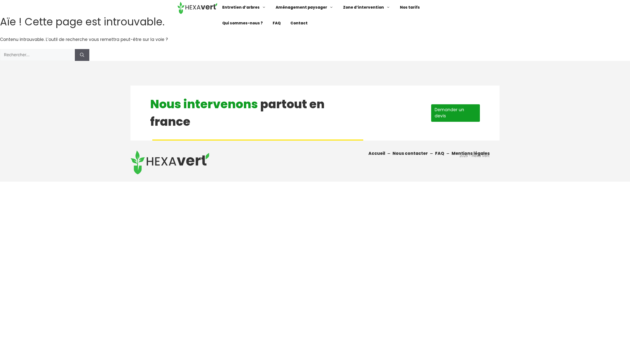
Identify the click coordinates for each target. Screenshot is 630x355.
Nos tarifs (410, 7)
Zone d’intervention (363, 7)
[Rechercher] (82, 55)
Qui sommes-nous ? (242, 23)
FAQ (277, 23)
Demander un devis (449, 113)
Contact (299, 23)
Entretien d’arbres (241, 7)
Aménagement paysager (301, 7)
